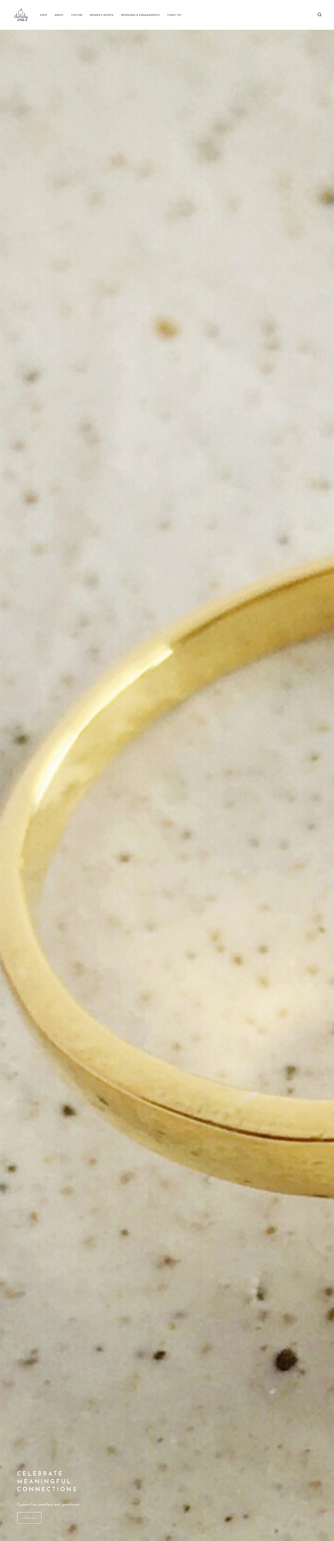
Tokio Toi (174, 15)
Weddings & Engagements (140, 15)
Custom (76, 15)
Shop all (29, 1518)
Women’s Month (102, 15)
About (59, 15)
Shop (43, 15)
